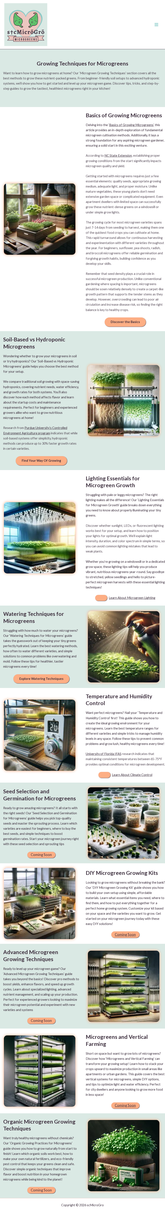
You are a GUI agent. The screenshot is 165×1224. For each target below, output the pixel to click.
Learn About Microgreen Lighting (132, 598)
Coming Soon (125, 934)
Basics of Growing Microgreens (131, 125)
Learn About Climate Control (132, 775)
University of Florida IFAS (103, 754)
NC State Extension (118, 155)
